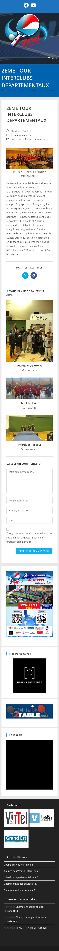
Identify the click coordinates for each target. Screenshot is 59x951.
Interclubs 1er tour (29, 445)
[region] (29, 675)
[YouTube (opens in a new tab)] (33, 5)
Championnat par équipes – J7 (20, 883)
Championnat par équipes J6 (19, 890)
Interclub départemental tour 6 (21, 877)
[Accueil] (2, 90)
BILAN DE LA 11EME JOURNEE (32, 927)
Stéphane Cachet (21, 131)
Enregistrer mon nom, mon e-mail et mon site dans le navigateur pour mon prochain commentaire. (29, 537)
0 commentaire (38, 139)
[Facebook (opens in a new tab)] (26, 5)
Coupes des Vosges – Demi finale (22, 871)
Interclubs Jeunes (29, 403)
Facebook (15, 734)
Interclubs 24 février (29, 366)
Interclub (16, 139)
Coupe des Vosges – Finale (18, 864)
